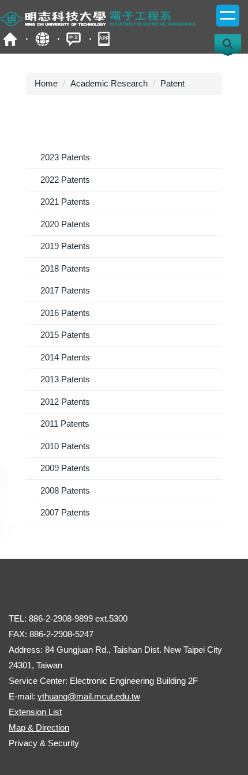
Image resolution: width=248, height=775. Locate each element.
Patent (172, 83)
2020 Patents (65, 224)
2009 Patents (65, 468)
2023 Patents (65, 157)
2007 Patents (65, 512)
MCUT (10, 39)
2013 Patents (65, 379)
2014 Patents (65, 357)
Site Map (42, 39)
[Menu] (227, 16)
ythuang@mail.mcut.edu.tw (88, 696)
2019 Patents (65, 246)
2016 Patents (65, 313)
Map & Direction (39, 727)
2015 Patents (65, 335)
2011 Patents (64, 423)
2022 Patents (65, 180)
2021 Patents (65, 201)
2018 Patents (65, 268)
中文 (73, 39)
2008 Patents (65, 490)
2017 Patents (65, 290)
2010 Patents (65, 446)
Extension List (35, 712)
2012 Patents (65, 402)
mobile (105, 39)
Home (46, 83)
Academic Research (109, 83)
